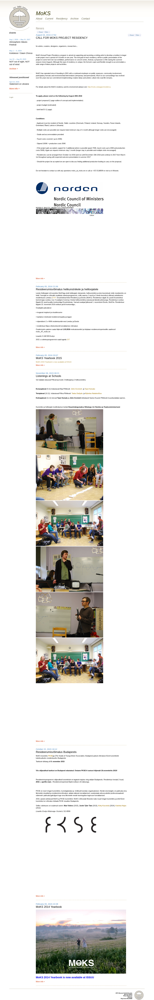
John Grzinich (76, 389)
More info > (14, 88)
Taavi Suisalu (90, 389)
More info (39, 278)
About (39, 19)
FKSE (50, 756)
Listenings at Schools (48, 375)
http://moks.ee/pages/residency (99, 87)
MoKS (43, 13)
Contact (85, 19)
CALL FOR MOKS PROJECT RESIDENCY (62, 37)
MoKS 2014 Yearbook (49, 906)
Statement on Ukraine (19, 84)
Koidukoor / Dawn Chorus (20, 53)
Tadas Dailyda (77, 393)
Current (49, 19)
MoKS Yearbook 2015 (49, 358)
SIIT (68, 339)
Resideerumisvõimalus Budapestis (56, 751)
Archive (74, 19)
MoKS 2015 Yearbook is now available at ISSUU (53, 362)
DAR (54, 298)
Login (11, 97)
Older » (47, 32)
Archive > (13, 69)
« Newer (40, 32)
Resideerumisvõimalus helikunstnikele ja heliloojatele (67, 289)
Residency (62, 19)
